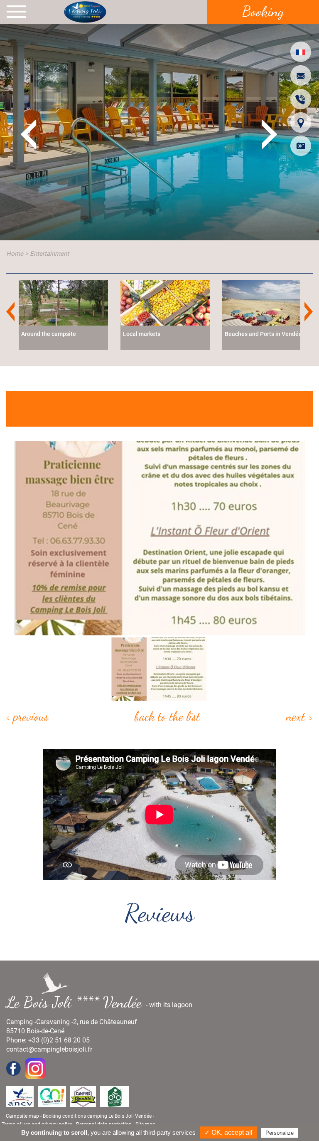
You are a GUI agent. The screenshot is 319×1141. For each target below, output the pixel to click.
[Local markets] (165, 302)
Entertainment (49, 253)
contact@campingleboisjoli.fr (49, 1049)
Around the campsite (48, 334)
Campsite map (22, 1116)
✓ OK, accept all (228, 1132)
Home (14, 253)
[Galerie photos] (300, 145)
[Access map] (300, 122)
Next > (299, 716)
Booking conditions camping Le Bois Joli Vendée (97, 1116)
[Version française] (300, 52)
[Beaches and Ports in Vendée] (267, 302)
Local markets (141, 334)
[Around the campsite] (63, 302)
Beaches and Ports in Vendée (263, 334)
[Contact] (300, 75)
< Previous (27, 716)
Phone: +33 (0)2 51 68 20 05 (48, 1040)
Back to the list (167, 716)
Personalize (279, 1133)
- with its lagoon (102, 1002)
